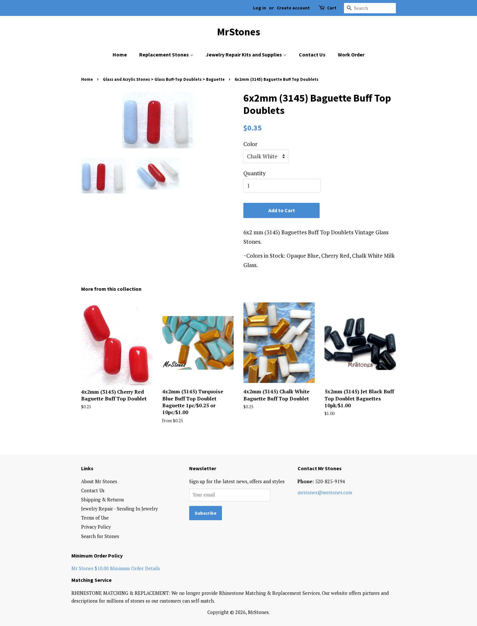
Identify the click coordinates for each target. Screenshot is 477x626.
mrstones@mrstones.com (325, 492)
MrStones (238, 32)
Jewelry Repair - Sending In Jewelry (119, 509)
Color (250, 144)
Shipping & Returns (102, 500)
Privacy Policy (96, 527)
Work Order (351, 54)
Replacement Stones (164, 54)
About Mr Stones (99, 481)
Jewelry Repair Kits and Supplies (244, 54)
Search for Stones (100, 536)
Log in (259, 8)
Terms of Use (95, 518)
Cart (331, 8)
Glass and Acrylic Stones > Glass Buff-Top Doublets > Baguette (164, 79)
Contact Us (312, 54)
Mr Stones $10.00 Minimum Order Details (115, 568)
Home (120, 54)
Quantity (254, 173)
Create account (293, 8)
